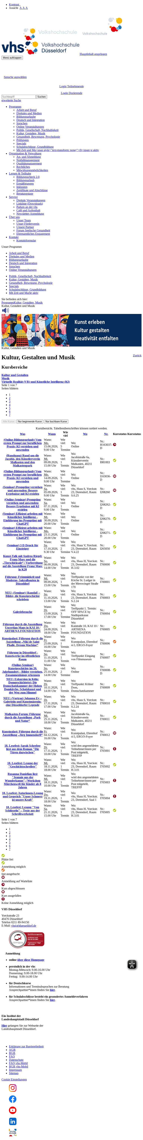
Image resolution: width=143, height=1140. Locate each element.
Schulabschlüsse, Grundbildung (35, 146)
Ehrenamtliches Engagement (33, 233)
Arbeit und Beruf (26, 110)
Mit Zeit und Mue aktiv (23, 292)
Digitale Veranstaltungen (30, 200)
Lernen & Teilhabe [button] (20, 173)
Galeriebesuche (22, 611)
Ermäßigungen (25, 183)
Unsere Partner (25, 227)
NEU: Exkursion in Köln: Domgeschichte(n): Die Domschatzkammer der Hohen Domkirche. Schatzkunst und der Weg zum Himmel (22, 686)
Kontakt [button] (13, 237)
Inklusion (21, 186)
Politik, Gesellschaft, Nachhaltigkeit (37, 130)
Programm (7, 302)
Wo (85, 434)
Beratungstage (24, 193)
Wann (52, 434)
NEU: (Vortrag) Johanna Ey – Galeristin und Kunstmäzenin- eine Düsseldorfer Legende (22, 702)
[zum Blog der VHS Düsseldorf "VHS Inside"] (12, 1135)
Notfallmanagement (27, 160)
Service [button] (13, 197)
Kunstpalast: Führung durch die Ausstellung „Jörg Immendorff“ (22, 733)
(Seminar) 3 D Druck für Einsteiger (22, 547)
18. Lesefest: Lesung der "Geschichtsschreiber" (22, 765)
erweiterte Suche (11, 100)
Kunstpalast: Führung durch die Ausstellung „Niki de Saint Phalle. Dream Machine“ (22, 642)
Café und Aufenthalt (28, 210)
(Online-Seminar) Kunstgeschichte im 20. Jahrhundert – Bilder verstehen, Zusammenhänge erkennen (22, 670)
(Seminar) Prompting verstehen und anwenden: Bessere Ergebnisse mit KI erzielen (22, 490)
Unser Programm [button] (11, 246)
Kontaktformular (26, 240)
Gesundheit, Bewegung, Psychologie (38, 136)
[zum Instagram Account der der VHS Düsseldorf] (12, 1090)
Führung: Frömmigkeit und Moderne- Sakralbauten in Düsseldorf (22, 580)
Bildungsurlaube (26, 116)
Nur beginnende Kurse (30, 421)
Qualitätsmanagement (29, 163)
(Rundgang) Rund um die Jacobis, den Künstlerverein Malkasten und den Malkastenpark (22, 460)
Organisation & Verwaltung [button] (25, 153)
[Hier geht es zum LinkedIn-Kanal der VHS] (13, 1124)
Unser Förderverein (27, 223)
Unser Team (23, 220)
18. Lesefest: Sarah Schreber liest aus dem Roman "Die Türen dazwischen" (22, 749)
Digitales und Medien (29, 113)
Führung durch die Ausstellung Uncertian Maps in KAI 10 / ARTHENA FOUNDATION (22, 628)
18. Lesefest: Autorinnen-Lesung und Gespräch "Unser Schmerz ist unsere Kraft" (22, 796)
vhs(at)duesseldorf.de (23, 925)
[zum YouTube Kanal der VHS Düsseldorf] (12, 1113)
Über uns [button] (14, 217)
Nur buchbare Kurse (56, 421)
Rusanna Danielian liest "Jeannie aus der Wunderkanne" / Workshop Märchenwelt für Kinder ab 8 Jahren (22, 780)
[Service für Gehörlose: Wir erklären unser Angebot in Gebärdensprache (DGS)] (4, 72)
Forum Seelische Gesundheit (33, 230)
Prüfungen (22, 140)
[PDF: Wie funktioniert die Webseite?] (4, 65)
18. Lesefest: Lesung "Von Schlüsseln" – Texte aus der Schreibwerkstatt (22, 810)
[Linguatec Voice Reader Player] (14, 310)
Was (22, 434)
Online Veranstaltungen (30, 126)
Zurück (137, 355)
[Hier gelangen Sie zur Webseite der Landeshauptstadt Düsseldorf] (27, 1040)
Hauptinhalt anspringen (93, 54)
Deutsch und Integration (30, 120)
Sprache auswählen (15, 77)
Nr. (106, 434)
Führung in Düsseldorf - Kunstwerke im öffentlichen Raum (22, 656)
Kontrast (14, 4)
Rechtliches (23, 166)
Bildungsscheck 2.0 (27, 176)
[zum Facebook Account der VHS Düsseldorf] (12, 1101)
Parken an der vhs (26, 207)
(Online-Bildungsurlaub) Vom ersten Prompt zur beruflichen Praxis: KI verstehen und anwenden (23, 444)
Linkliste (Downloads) (29, 203)
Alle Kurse (8, 421)
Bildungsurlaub (25, 180)
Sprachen (21, 123)
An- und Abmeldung (28, 156)
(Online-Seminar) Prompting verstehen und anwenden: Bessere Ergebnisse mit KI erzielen (22, 504)
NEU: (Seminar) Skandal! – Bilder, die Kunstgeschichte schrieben (22, 596)
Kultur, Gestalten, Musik (30, 133)
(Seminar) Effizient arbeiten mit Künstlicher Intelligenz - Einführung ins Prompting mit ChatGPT (22, 518)
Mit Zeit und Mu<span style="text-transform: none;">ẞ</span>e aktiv (57, 150)
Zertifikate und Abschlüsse (32, 190)
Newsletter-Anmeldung (30, 213)
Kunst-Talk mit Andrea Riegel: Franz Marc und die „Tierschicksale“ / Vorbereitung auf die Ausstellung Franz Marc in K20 (23, 562)
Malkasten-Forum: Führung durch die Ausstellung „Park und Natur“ (23, 717)
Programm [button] (15, 106)
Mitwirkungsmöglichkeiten (32, 170)
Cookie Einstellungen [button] (14, 1079)
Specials (21, 143)
